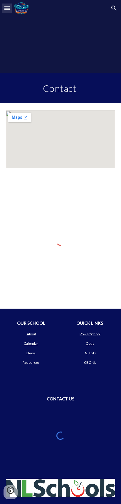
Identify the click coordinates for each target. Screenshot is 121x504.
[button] (7, 8)
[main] (60, 88)
